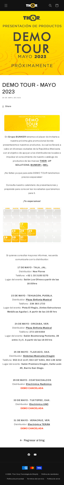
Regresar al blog (34, 440)
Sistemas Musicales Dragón (39, 356)
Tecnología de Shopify (29, 474)
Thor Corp (16, 474)
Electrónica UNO (39, 404)
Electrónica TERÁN (39, 424)
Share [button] (8, 106)
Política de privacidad (15, 479)
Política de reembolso (50, 474)
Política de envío (53, 479)
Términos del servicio (35, 479)
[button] (6, 5)
